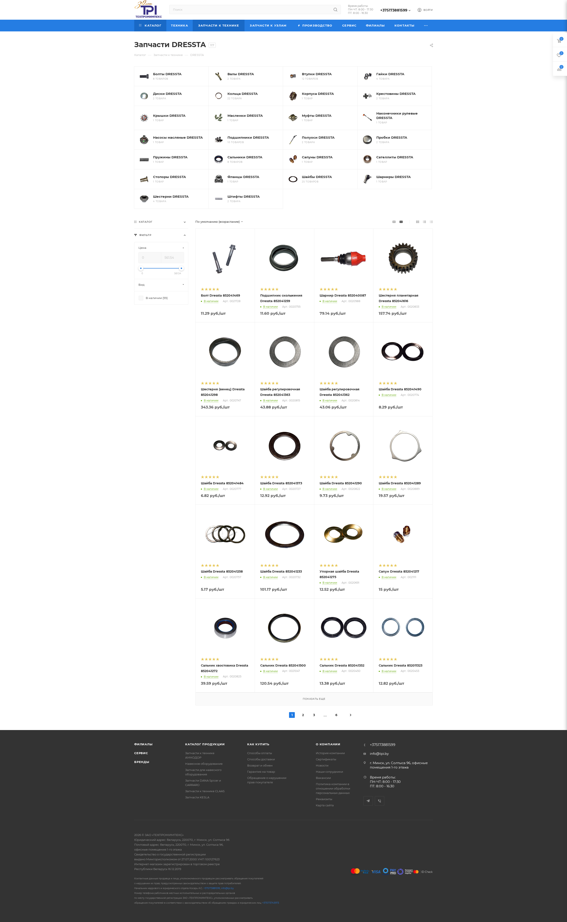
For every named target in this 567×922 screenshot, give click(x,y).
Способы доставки (261, 759)
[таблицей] (431, 221)
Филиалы (143, 744)
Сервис (141, 753)
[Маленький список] (394, 221)
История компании (330, 753)
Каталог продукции (205, 744)
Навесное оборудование (204, 763)
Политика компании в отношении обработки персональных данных (333, 788)
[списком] (424, 221)
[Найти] (335, 9)
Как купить (258, 744)
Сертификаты (326, 759)
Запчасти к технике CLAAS (205, 791)
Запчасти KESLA (197, 797)
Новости (322, 765)
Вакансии (323, 778)
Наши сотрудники (329, 771)
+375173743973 (270, 902)
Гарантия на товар (261, 771)
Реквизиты (324, 799)
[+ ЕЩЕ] (426, 25)
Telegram (368, 801)
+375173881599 (393, 10)
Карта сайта (325, 805)
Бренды (141, 762)
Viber (379, 801)
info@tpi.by (379, 753)
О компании (328, 744)
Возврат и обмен (260, 765)
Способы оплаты (259, 753)
